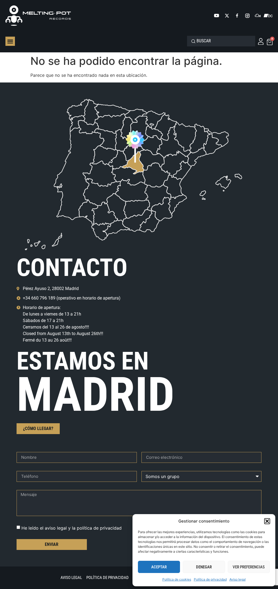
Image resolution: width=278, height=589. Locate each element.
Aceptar (159, 567)
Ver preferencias (249, 567)
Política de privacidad (210, 579)
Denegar (204, 567)
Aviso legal (237, 579)
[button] (267, 521)
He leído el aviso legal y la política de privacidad (71, 527)
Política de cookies (176, 579)
